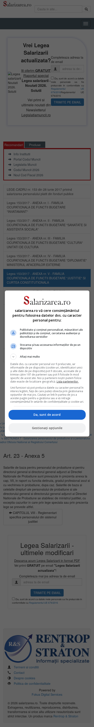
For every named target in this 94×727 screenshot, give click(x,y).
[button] (47, 357)
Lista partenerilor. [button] (68, 381)
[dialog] (47, 363)
